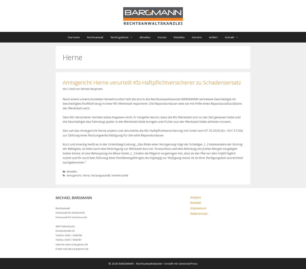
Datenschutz (199, 213)
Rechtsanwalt (95, 37)
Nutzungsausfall (100, 175)
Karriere (197, 37)
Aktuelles (145, 37)
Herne (86, 175)
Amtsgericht (74, 175)
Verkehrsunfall (119, 175)
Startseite (74, 37)
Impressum (198, 208)
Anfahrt (213, 37)
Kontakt (229, 37)
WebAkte (179, 37)
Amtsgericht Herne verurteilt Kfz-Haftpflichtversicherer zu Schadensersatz (152, 82)
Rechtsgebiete (119, 37)
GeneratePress (187, 263)
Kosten (162, 37)
